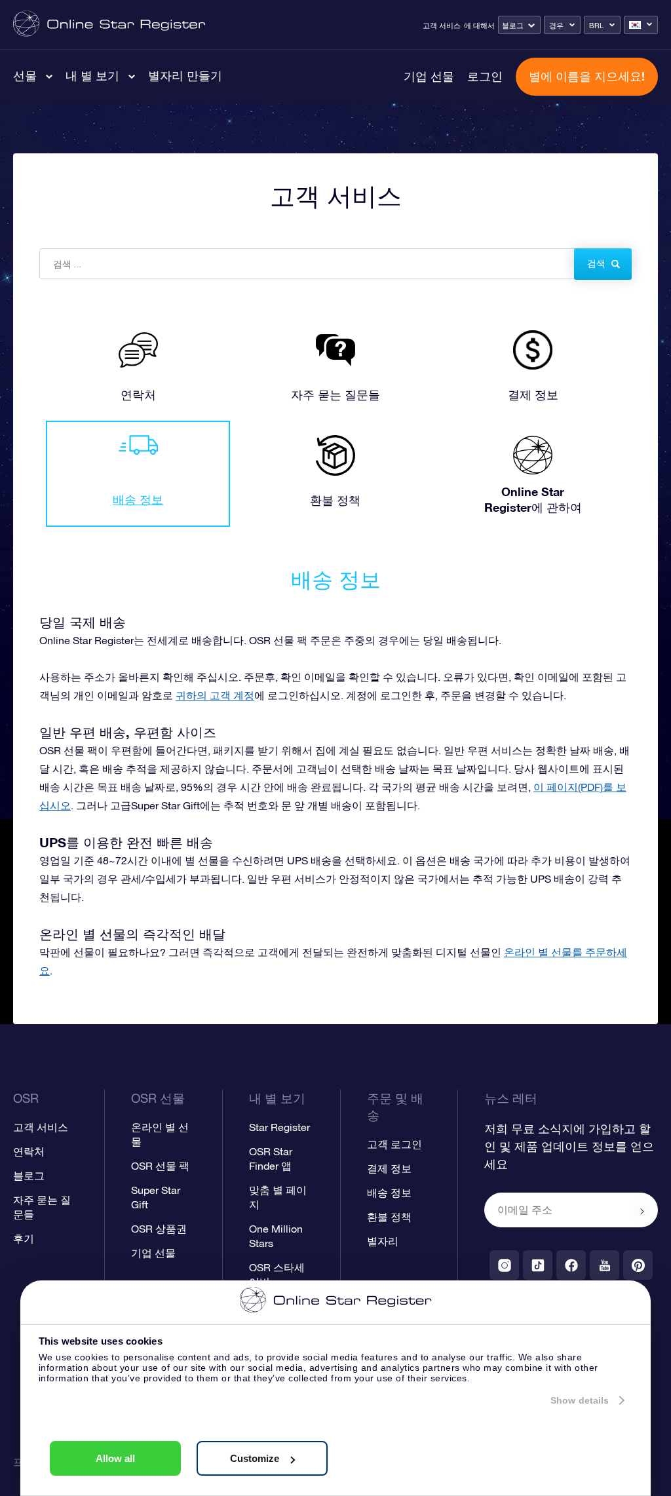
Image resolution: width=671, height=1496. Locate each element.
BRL (596, 25)
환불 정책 (389, 1217)
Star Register (279, 1127)
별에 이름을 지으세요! (587, 76)
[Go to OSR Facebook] (571, 1265)
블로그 (513, 25)
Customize (254, 1458)
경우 (556, 25)
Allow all (115, 1458)
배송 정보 (389, 1193)
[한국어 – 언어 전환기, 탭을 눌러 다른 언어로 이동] (640, 24)
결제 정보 (389, 1168)
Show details (579, 1400)
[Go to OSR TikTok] (537, 1265)
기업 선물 (429, 76)
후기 (23, 1238)
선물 (25, 75)
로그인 (485, 76)
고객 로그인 (394, 1144)
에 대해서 (479, 25)
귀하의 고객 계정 (215, 695)
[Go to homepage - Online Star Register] (109, 24)
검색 (596, 263)
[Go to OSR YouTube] (604, 1265)
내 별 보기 (92, 75)
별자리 (382, 1241)
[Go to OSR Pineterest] (638, 1265)
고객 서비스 (442, 25)
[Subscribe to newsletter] (642, 1211)
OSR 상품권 (159, 1229)
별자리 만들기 (185, 75)
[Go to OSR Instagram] (504, 1265)
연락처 (29, 1151)
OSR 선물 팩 (160, 1166)
